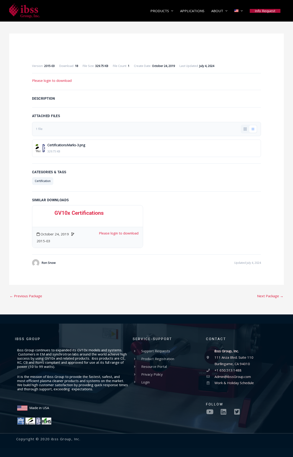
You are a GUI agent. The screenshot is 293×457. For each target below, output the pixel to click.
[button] (265, 11)
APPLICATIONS (192, 10)
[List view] (253, 129)
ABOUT (217, 10)
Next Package (270, 296)
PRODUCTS (159, 10)
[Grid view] (245, 129)
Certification (43, 181)
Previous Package (26, 296)
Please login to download (52, 80)
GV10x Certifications (79, 213)
